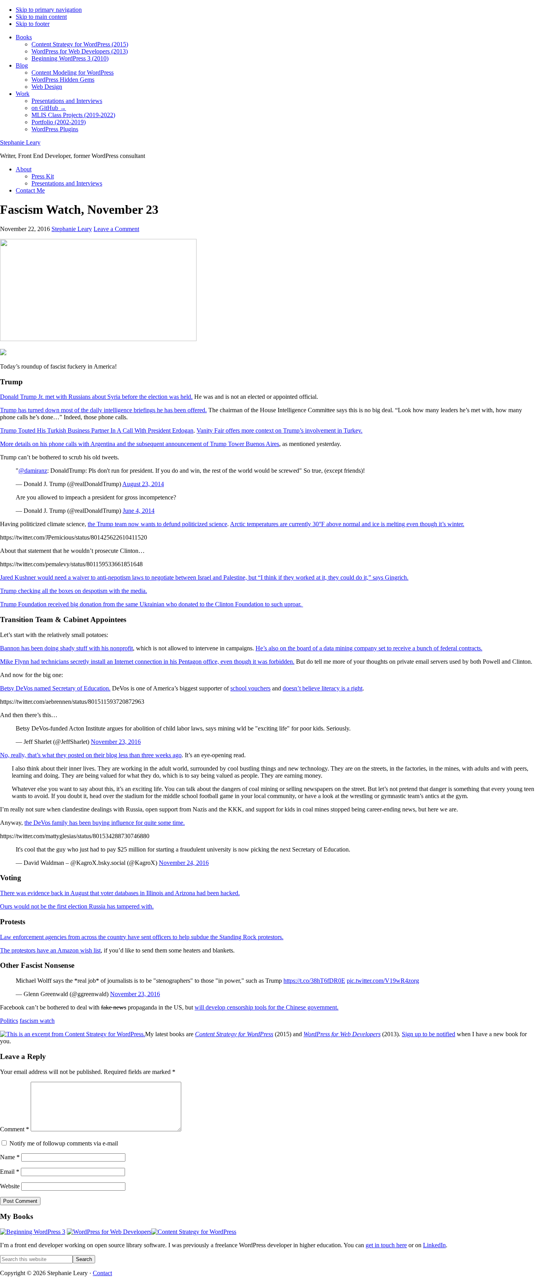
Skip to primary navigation (49, 9)
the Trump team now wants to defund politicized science (157, 524)
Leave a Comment (116, 229)
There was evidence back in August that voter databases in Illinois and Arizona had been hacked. (120, 893)
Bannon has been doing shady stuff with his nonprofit (66, 648)
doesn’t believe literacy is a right (322, 688)
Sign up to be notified (428, 1034)
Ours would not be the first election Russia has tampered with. (77, 906)
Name (10, 1157)
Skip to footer (33, 23)
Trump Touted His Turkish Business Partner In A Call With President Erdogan (96, 430)
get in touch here (386, 1245)
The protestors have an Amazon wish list (50, 950)
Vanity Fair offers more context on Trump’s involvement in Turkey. (279, 430)
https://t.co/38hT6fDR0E (314, 980)
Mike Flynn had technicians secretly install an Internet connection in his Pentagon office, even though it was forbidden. (147, 661)
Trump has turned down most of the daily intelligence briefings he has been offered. (103, 410)
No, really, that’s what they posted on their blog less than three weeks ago (91, 755)
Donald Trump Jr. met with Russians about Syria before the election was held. (96, 396)
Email (9, 1171)
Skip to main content (41, 16)
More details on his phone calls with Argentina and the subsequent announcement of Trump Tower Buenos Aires (139, 444)
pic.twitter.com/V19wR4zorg (383, 980)
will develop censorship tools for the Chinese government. (266, 1007)
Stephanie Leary (20, 142)
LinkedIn (434, 1245)
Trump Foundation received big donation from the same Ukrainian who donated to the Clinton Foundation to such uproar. (151, 604)
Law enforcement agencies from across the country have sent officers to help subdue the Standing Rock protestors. (141, 937)
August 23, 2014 (143, 484)
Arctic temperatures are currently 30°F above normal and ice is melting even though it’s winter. (347, 524)
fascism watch (37, 1020)
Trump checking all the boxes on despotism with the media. (73, 590)
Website (10, 1186)
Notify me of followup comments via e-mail (63, 1143)
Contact (102, 1273)
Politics (9, 1020)
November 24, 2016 (184, 862)
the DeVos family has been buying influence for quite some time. (104, 822)
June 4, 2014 (138, 510)
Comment (14, 1129)
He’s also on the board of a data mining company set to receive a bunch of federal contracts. (369, 648)
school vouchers (250, 688)
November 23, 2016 (116, 741)
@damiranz (32, 470)
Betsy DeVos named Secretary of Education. (55, 688)
